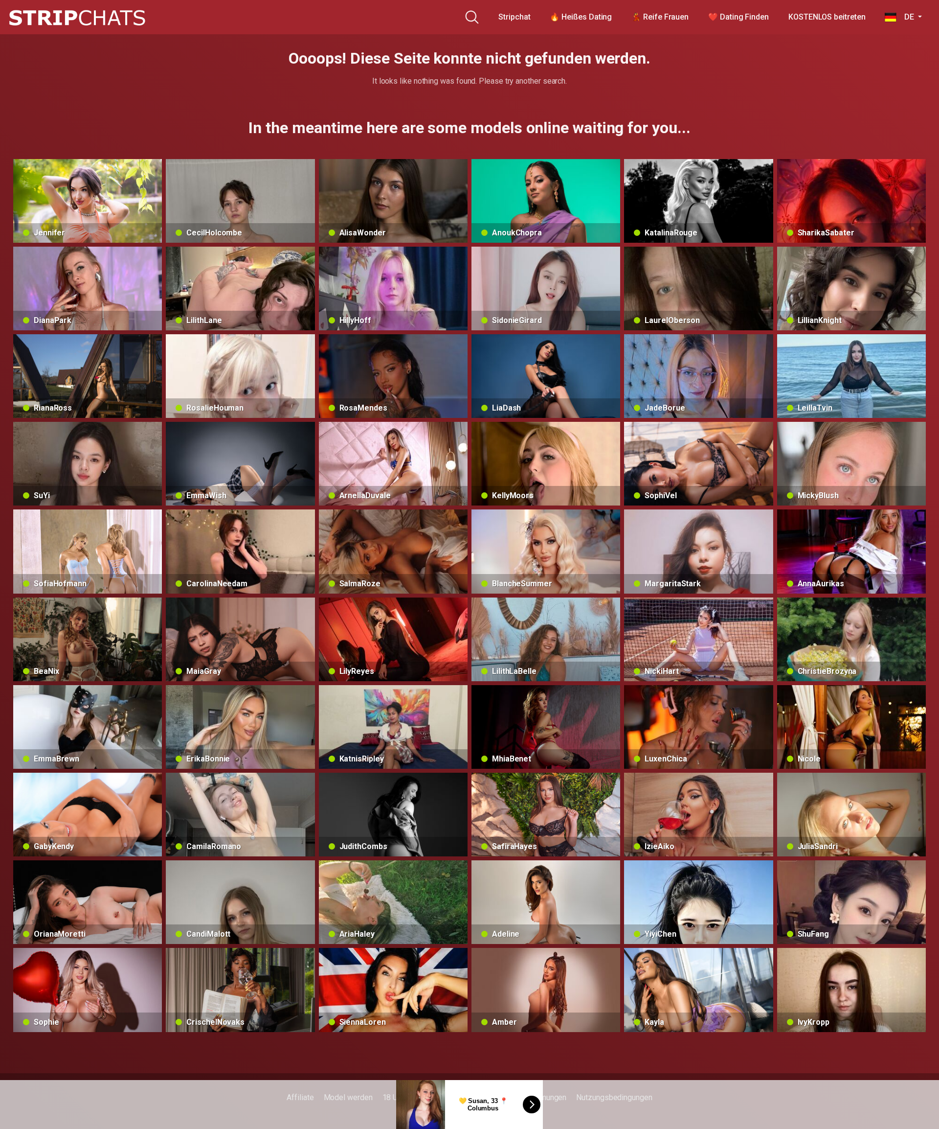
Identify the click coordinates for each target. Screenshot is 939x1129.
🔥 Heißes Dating (581, 17)
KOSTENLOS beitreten (826, 17)
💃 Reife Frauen (660, 17)
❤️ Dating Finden (738, 17)
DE (906, 17)
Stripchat (514, 17)
